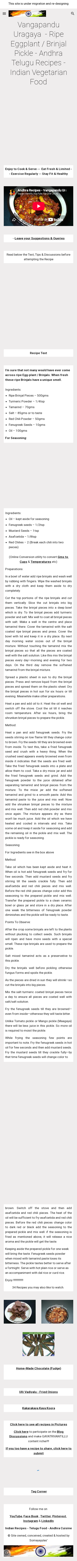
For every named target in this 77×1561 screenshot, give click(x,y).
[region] (38, 4)
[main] (38, 53)
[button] (4, 13)
